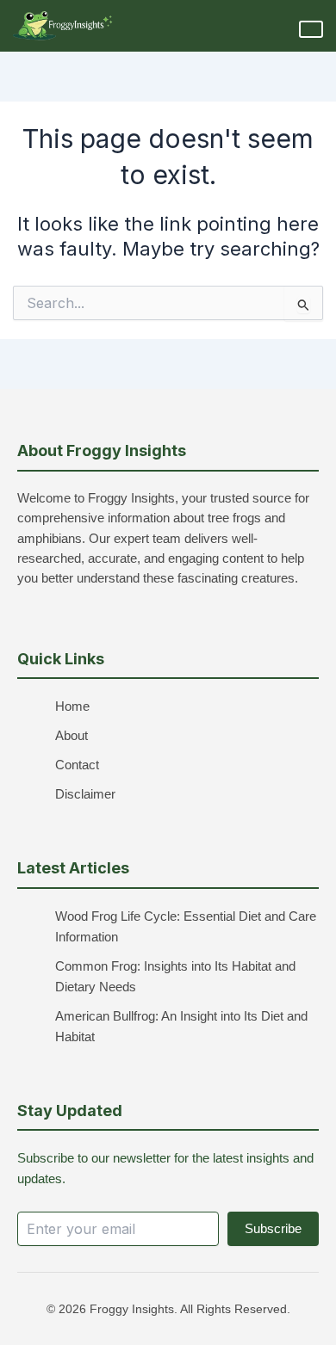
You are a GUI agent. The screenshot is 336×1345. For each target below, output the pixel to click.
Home (72, 706)
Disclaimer (85, 794)
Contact (77, 765)
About (71, 736)
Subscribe (273, 1229)
